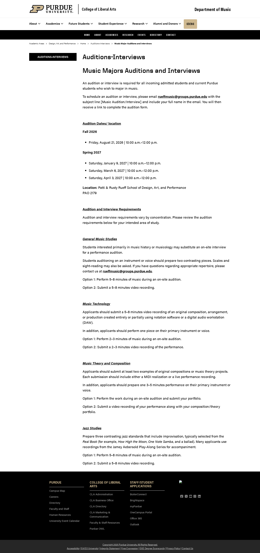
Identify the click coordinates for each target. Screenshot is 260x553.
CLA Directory (98, 506)
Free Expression (129, 548)
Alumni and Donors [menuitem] (165, 23)
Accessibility (73, 548)
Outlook (134, 524)
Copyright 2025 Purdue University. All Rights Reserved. (130, 544)
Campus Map (57, 490)
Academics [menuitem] (53, 23)
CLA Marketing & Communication (100, 514)
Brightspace (137, 500)
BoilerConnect (138, 494)
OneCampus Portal (141, 512)
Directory (54, 502)
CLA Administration (101, 494)
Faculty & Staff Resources (105, 522)
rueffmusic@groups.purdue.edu (182, 96)
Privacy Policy (173, 548)
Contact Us (187, 548)
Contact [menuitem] (171, 34)
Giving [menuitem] (190, 24)
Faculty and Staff (59, 508)
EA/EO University (89, 548)
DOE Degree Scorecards (152, 548)
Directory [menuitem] (156, 34)
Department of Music (213, 9)
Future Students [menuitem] (79, 23)
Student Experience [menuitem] (111, 23)
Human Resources (60, 515)
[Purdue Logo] (51, 9)
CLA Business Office (102, 500)
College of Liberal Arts (99, 9)
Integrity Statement (110, 548)
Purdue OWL (97, 528)
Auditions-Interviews (100, 43)
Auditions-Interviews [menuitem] (52, 57)
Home (83, 43)
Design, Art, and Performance (62, 43)
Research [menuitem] (138, 23)
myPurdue (136, 506)
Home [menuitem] (87, 34)
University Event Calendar (64, 521)
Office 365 (136, 518)
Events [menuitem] (142, 34)
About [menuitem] (33, 23)
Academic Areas (36, 43)
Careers (53, 496)
